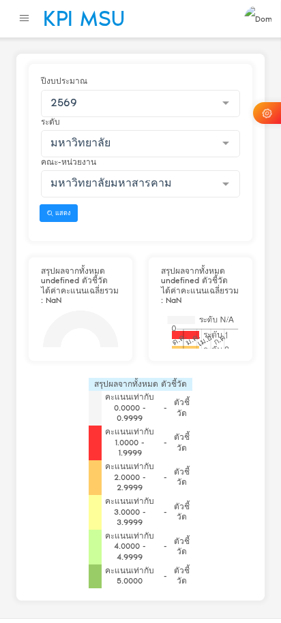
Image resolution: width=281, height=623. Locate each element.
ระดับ (50, 122)
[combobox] (140, 103)
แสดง (61, 213)
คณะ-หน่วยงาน (68, 162)
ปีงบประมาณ (64, 81)
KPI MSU (84, 18)
